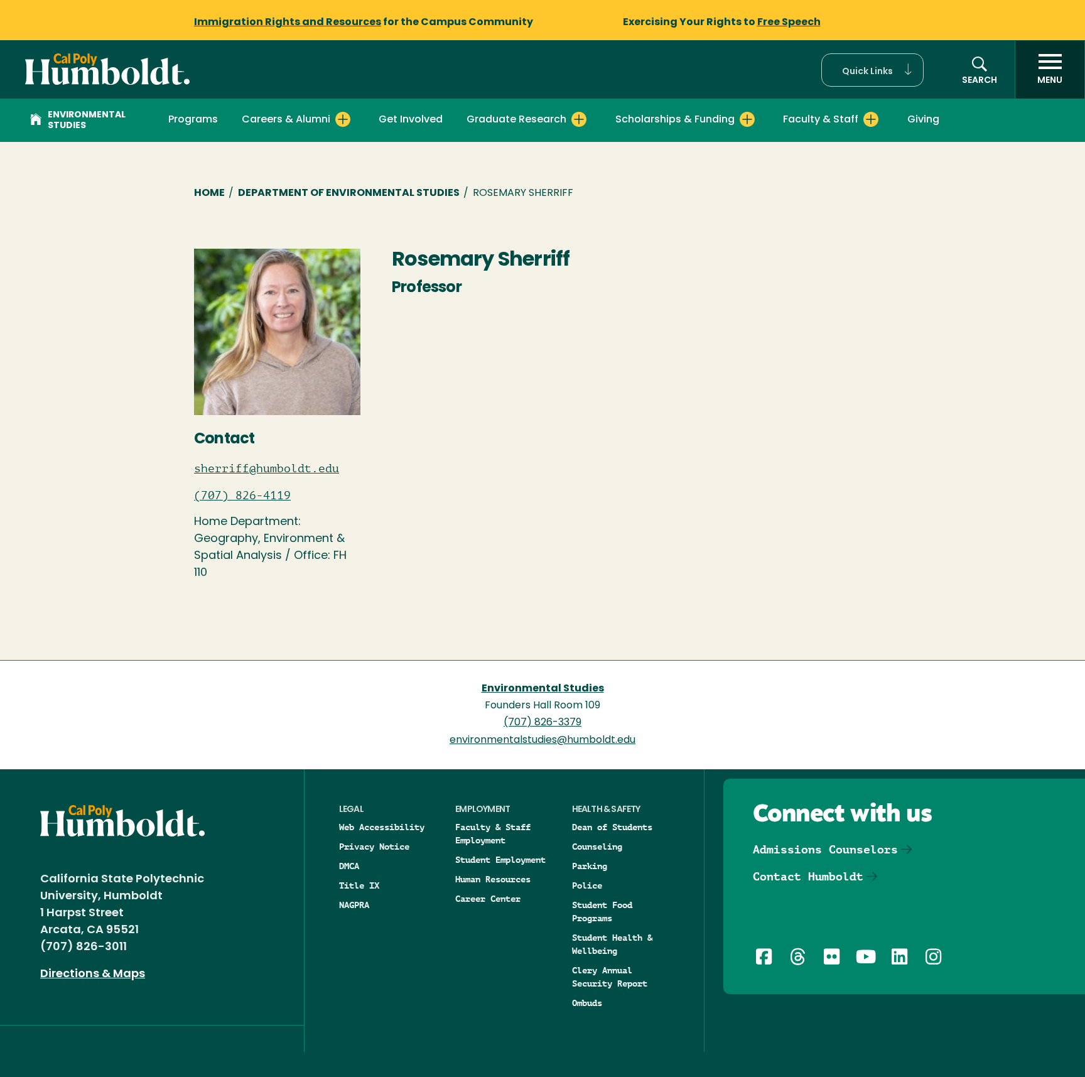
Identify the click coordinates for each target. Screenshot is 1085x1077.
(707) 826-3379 (542, 723)
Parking (589, 866)
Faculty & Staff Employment (493, 833)
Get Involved (411, 120)
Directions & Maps (92, 974)
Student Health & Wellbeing (612, 944)
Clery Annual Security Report (609, 976)
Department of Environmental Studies (349, 193)
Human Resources (493, 879)
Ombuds (587, 1003)
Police (587, 885)
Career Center (488, 899)
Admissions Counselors (825, 849)
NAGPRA (354, 905)
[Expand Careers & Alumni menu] (342, 119)
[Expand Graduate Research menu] (578, 119)
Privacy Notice (374, 847)
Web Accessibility (381, 827)
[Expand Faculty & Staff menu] (870, 119)
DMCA (349, 866)
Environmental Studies (87, 121)
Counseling (597, 847)
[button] (872, 70)
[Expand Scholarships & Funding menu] (747, 119)
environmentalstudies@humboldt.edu (542, 740)
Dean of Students (612, 827)
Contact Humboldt (808, 876)
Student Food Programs (602, 911)
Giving (923, 120)
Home (209, 193)
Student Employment (500, 860)
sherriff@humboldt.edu (266, 468)
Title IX (359, 885)
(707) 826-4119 (242, 495)
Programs (193, 120)
